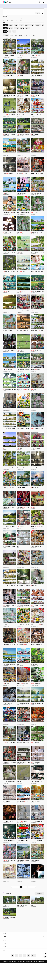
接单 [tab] (16, 20)
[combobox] (11, 2)
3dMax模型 (38, 25)
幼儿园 (12, 18)
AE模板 (16, 25)
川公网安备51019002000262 (30, 961)
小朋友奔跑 (16, 18)
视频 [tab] (4, 20)
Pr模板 (26, 25)
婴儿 (27, 18)
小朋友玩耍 (8, 18)
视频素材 (10, 25)
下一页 (32, 886)
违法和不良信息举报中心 (40, 961)
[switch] (38, 13)
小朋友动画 (24, 18)
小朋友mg (20, 18)
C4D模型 (21, 25)
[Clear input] (42, 9)
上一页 (15, 886)
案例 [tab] (21, 20)
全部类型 (5, 25)
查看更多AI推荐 (39, 893)
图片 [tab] (8, 20)
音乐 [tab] (12, 20)
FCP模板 (32, 25)
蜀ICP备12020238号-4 (21, 961)
